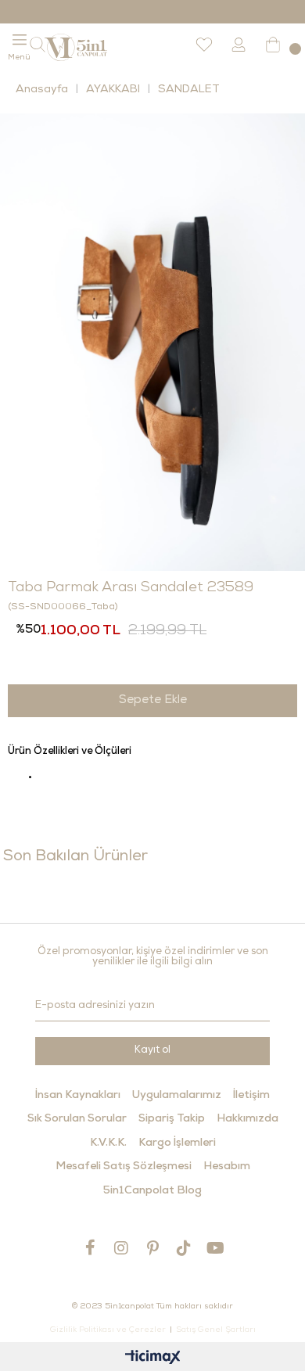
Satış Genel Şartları (216, 1330)
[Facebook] (90, 1247)
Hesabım (226, 1166)
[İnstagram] (121, 1248)
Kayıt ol (152, 1051)
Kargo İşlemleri (177, 1143)
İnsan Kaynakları (77, 1095)
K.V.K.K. (108, 1143)
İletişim (251, 1095)
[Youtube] (215, 1248)
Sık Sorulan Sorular (77, 1119)
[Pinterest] (152, 1248)
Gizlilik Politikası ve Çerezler (108, 1330)
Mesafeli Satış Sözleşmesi (124, 1166)
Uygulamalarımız (176, 1095)
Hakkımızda (247, 1119)
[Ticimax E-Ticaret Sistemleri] (153, 1359)
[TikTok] (183, 1248)
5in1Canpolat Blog (152, 1191)
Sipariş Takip (171, 1119)
